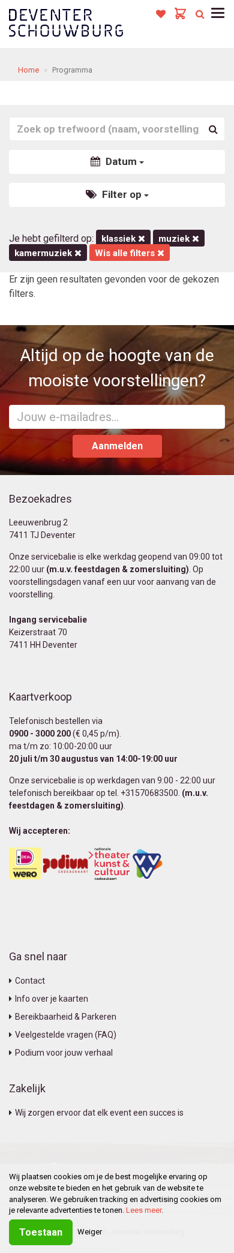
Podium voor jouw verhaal (64, 1052)
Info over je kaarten (51, 998)
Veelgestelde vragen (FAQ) (65, 1034)
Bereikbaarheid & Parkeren (65, 1016)
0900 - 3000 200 (40, 733)
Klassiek (119, 238)
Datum (121, 161)
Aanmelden (117, 446)
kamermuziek (44, 253)
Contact (30, 980)
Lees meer (143, 1210)
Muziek (175, 238)
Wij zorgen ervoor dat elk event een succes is (99, 1112)
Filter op (122, 194)
